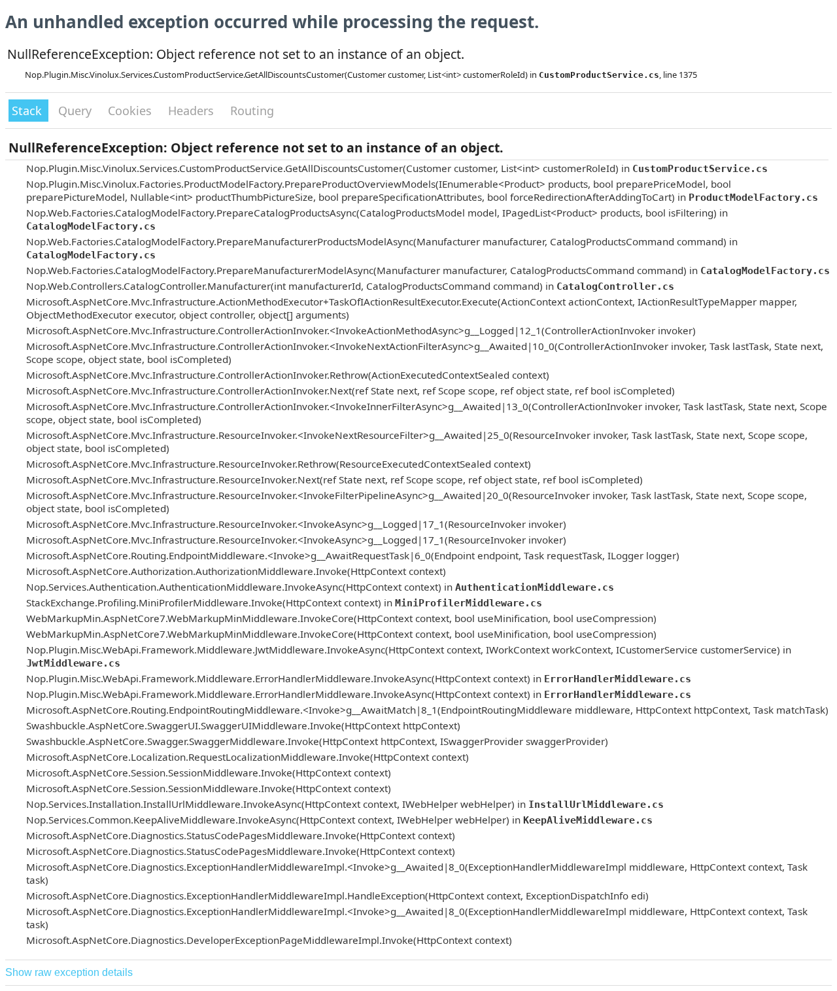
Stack (28, 110)
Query (76, 110)
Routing (252, 110)
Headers (192, 110)
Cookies (131, 110)
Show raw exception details (69, 972)
